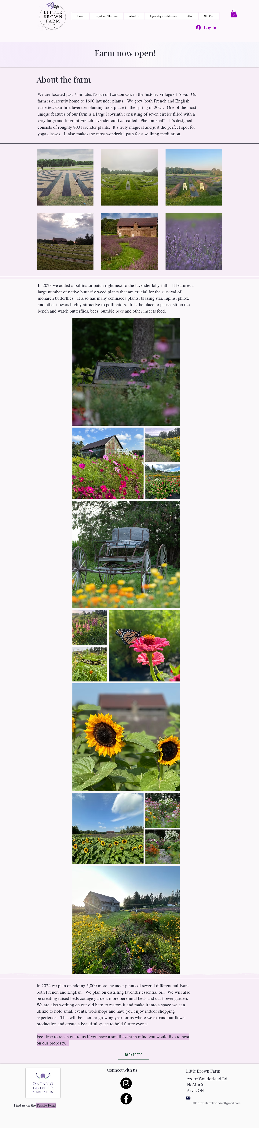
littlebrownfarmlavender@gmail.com (216, 1103)
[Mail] (188, 1098)
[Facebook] (126, 1098)
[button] (234, 13)
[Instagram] (126, 1083)
